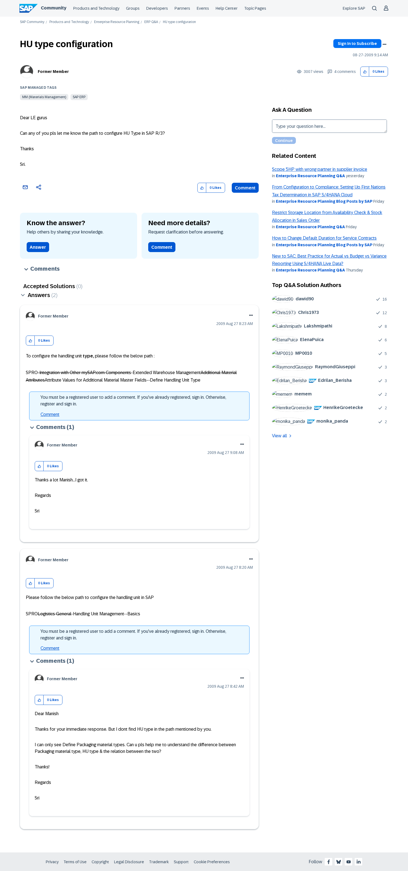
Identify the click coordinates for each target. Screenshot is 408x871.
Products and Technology (96, 8)
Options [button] (384, 44)
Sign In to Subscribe (357, 43)
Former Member (53, 71)
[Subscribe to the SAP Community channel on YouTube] (348, 862)
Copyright (100, 862)
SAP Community (32, 22)
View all (279, 435)
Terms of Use (75, 862)
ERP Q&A (151, 22)
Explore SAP (354, 8)
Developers (157, 8)
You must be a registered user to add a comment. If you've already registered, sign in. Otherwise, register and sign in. (133, 400)
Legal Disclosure (129, 862)
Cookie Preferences (212, 862)
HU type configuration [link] (179, 22)
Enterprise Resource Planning (116, 22)
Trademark (159, 862)
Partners (182, 8)
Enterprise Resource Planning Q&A (310, 176)
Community (53, 8)
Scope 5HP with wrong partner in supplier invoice (319, 169)
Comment (245, 188)
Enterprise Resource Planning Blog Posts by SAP (324, 201)
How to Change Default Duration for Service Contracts (324, 238)
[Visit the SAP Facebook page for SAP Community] (328, 862)
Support (181, 862)
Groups (133, 8)
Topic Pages (255, 8)
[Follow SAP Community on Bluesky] (338, 862)
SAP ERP (79, 97)
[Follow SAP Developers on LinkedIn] (358, 862)
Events (203, 8)
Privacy (52, 862)
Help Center (227, 8)
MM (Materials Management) (44, 97)
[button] (365, 72)
